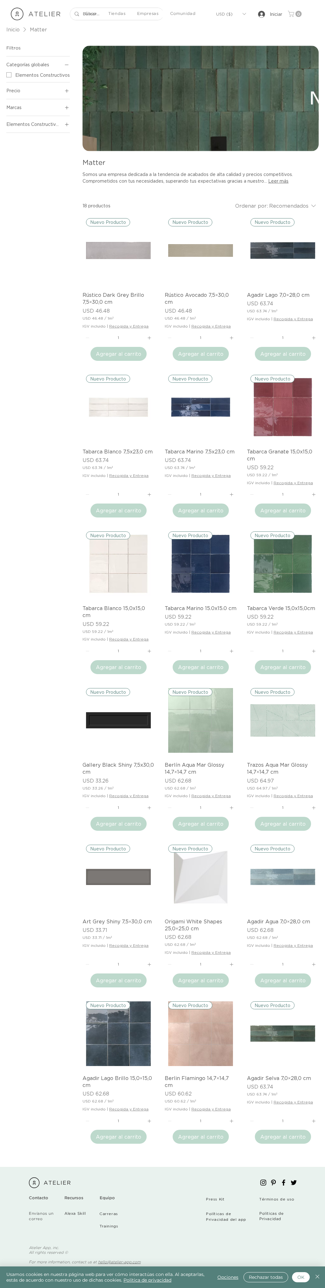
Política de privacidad (147, 1280)
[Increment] (150, 338)
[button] (91, 14)
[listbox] (231, 14)
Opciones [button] (227, 1277)
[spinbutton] (118, 338)
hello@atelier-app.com (119, 1262)
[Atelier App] (263, 1183)
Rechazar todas (266, 1277)
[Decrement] (86, 338)
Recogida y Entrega (129, 326)
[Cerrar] (317, 1277)
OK (300, 1277)
